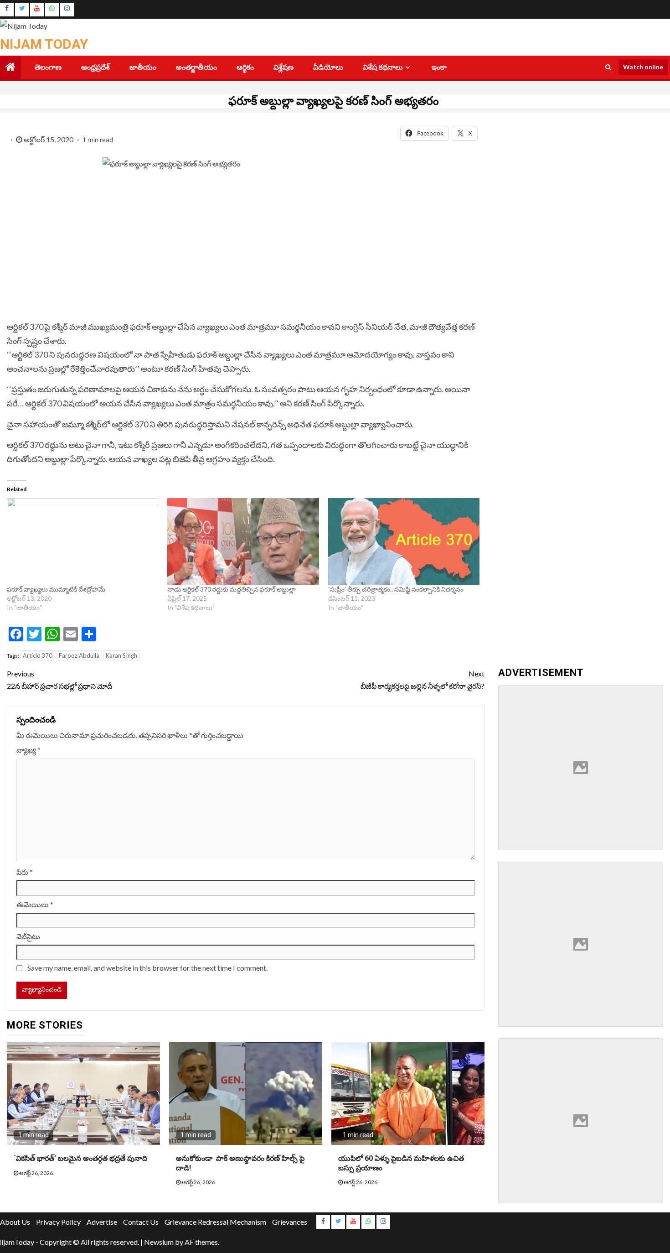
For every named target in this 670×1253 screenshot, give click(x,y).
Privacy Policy (58, 1221)
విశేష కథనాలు (383, 67)
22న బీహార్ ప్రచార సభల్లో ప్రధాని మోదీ (60, 679)
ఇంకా (439, 67)
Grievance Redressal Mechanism (215, 1221)
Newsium (159, 1241)
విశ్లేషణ (283, 67)
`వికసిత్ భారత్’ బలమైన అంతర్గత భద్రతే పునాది (82, 1158)
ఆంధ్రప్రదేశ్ (95, 67)
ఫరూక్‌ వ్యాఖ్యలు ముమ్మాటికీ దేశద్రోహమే (57, 589)
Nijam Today (44, 44)
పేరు (24, 872)
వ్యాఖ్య (28, 749)
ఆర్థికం (245, 67)
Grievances (289, 1221)
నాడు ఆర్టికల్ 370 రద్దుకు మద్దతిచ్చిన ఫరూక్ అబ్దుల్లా (231, 589)
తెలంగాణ (48, 67)
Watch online (643, 67)
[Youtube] (37, 9)
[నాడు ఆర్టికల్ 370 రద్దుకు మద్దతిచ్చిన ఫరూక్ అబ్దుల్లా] (243, 541)
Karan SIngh (121, 655)
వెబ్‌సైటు (28, 936)
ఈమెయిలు (34, 904)
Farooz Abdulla (79, 655)
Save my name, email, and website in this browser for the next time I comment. (147, 967)
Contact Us (141, 1221)
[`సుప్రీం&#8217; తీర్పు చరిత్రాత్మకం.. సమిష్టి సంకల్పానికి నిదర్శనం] (403, 541)
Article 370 (37, 655)
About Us (15, 1221)
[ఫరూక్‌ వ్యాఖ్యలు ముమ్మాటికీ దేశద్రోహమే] (82, 541)
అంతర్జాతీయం (196, 67)
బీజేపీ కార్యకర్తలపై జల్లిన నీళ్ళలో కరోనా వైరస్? (422, 679)
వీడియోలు (328, 67)
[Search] (608, 67)
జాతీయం (142, 67)
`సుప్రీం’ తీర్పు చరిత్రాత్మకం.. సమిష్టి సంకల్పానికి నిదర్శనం (396, 589)
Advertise (102, 1221)
